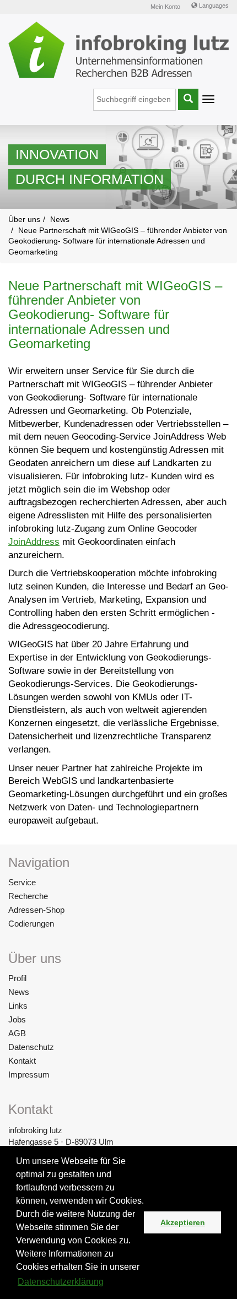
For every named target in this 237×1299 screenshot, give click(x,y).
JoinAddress (34, 542)
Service (22, 882)
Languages (213, 5)
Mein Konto (165, 6)
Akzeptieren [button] (182, 1222)
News (18, 992)
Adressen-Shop (36, 909)
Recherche (28, 896)
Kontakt (22, 1060)
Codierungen (31, 923)
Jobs (17, 1019)
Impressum (29, 1074)
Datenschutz (31, 1047)
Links (18, 1005)
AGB (17, 1033)
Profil (17, 978)
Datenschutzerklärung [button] (61, 1281)
